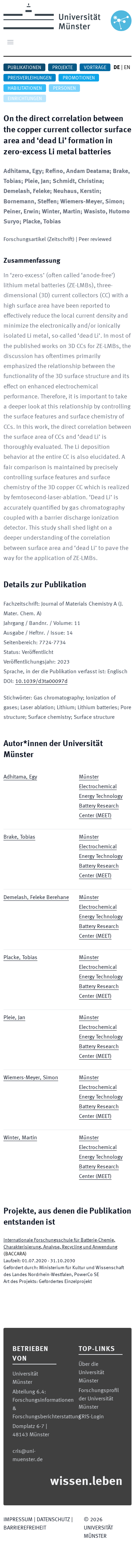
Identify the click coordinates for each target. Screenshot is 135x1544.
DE (117, 67)
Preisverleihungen (30, 78)
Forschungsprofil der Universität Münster (99, 1399)
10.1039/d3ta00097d (41, 681)
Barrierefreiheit (24, 1528)
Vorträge (95, 67)
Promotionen (79, 78)
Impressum (18, 1520)
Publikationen (24, 67)
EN (127, 67)
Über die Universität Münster (91, 1373)
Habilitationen (25, 88)
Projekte (62, 67)
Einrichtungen (25, 98)
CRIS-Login (91, 1417)
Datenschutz (53, 1520)
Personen (64, 88)
